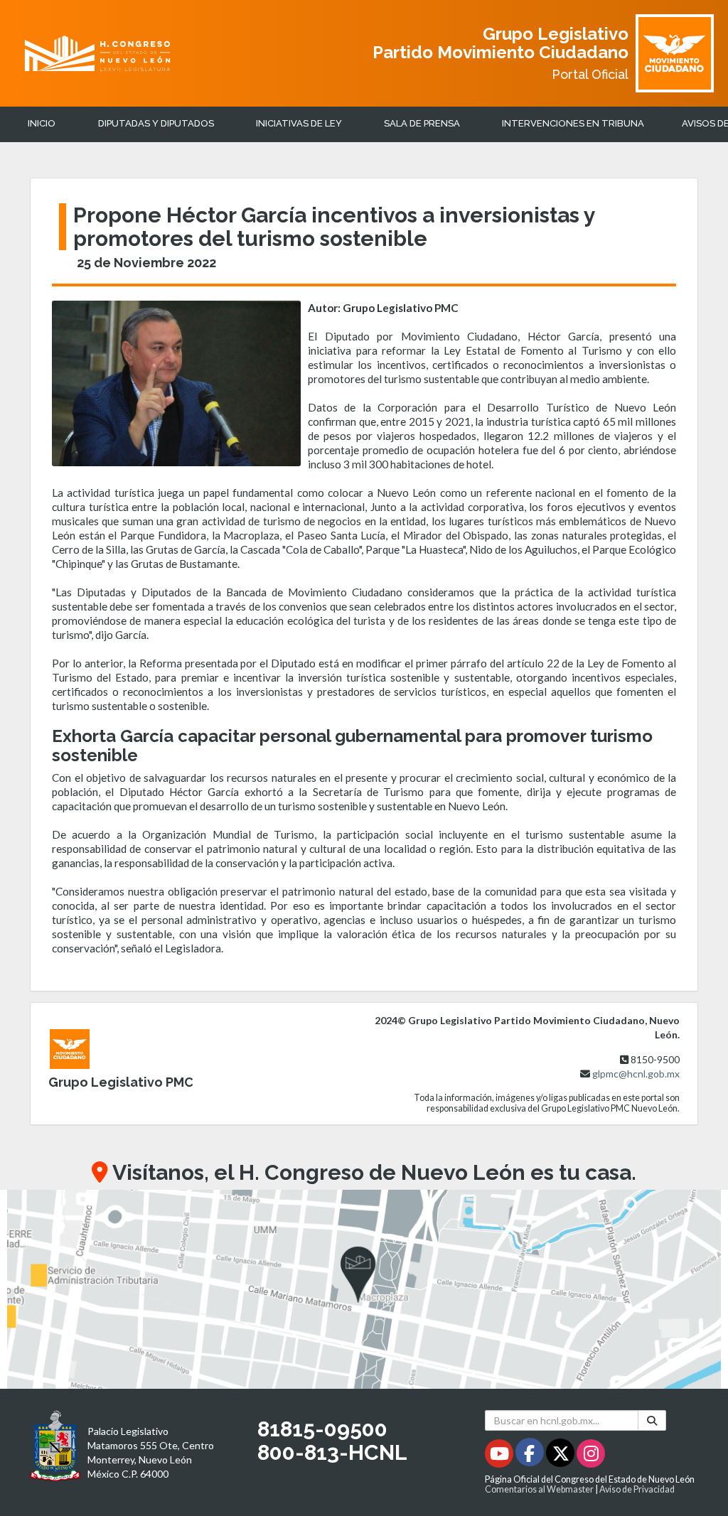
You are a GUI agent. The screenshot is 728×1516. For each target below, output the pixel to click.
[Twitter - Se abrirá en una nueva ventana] (561, 1456)
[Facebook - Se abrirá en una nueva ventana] (530, 1456)
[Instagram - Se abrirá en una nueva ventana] (591, 1456)
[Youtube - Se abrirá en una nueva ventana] (500, 1456)
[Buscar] (652, 1420)
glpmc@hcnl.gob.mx (636, 1074)
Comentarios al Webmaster (539, 1489)
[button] (364, 1289)
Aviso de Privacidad (637, 1489)
